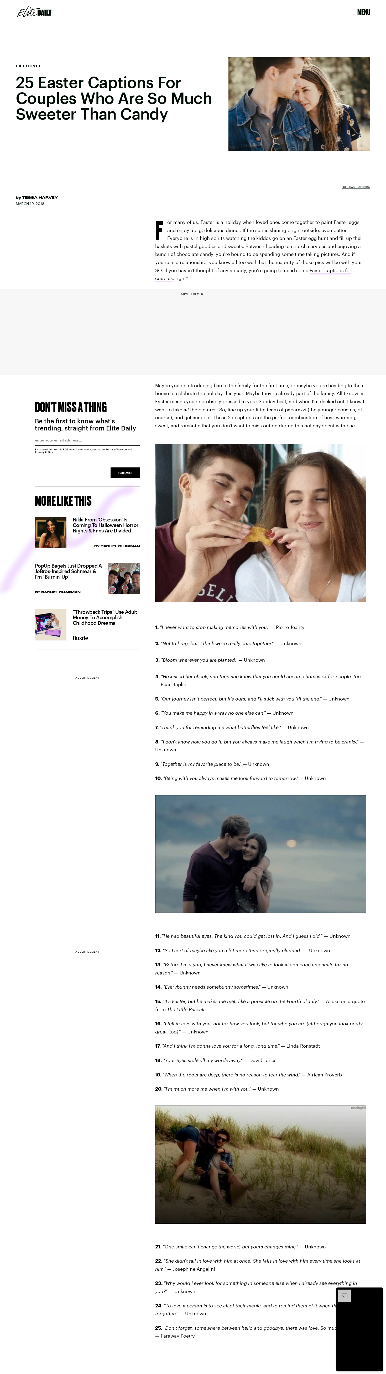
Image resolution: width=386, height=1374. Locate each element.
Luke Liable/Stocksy (356, 186)
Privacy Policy (44, 452)
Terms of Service (116, 449)
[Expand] (342, 1292)
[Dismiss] (377, 1292)
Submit (125, 473)
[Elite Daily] (34, 11)
